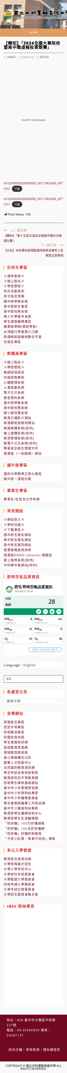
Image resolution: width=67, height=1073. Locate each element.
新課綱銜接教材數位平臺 (23, 337)
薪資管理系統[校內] (19, 438)
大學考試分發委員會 (19, 889)
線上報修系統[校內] (19, 560)
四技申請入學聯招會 (19, 884)
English (29, 665)
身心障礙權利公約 (17, 757)
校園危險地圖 (14, 737)
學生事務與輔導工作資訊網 (24, 803)
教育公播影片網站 (17, 418)
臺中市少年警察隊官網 (21, 788)
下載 (17, 189)
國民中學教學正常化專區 (23, 474)
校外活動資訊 (14, 291)
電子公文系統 (14, 392)
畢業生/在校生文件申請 (22, 499)
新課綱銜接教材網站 (19, 423)
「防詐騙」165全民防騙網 (24, 828)
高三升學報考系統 (17, 316)
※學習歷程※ (14, 286)
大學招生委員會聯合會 (21, 894)
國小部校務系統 (16, 413)
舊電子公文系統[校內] (21, 443)
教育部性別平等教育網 (21, 778)
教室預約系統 (14, 398)
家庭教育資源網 (16, 747)
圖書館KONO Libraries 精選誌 (28, 555)
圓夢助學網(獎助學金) (20, 326)
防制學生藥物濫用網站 (21, 783)
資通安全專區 (14, 722)
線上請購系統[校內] (19, 433)
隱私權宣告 (51, 1049)
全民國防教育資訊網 (19, 767)
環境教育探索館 (16, 752)
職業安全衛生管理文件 (21, 448)
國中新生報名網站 (17, 535)
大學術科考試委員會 (19, 874)
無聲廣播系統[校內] (19, 428)
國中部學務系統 (16, 301)
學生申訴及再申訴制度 (21, 772)
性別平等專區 (14, 727)
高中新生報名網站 (17, 540)
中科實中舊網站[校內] (21, 565)
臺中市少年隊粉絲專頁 (21, 793)
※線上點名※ (14, 281)
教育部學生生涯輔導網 (21, 818)
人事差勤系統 (14, 387)
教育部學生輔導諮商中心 (23, 813)
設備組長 (11, 57)
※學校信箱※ (14, 525)
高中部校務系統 (16, 311)
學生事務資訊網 (16, 742)
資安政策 (33, 1049)
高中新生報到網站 (17, 545)
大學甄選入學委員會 (19, 879)
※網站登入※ (14, 519)
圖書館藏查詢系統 (17, 550)
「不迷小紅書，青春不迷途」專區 (30, 838)
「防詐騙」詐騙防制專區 (23, 833)
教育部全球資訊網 (17, 859)
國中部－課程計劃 (17, 479)
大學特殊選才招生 (17, 864)
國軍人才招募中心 (17, 762)
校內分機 (15, 1049)
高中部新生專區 (16, 306)
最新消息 (44, 57)
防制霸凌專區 (14, 732)
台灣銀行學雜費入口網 (21, 332)
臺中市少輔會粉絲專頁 (21, 808)
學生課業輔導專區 (17, 321)
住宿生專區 (12, 342)
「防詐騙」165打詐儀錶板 (24, 823)
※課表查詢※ (14, 276)
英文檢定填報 (14, 296)
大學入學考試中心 (17, 869)
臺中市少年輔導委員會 (21, 798)
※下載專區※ (14, 530)
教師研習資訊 (14, 372)
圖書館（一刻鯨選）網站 (23, 453)
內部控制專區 (14, 377)
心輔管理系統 (14, 382)
